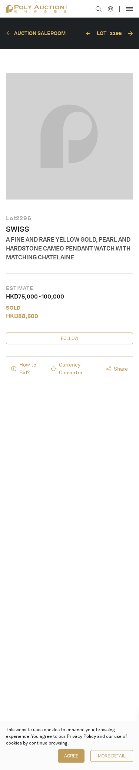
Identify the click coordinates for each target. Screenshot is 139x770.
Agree (71, 756)
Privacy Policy (81, 736)
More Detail (112, 756)
